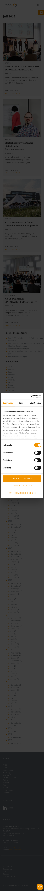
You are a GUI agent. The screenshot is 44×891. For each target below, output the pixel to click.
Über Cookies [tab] (35, 403)
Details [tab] (22, 403)
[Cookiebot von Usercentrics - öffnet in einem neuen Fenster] (31, 396)
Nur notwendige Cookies (22, 493)
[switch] (37, 453)
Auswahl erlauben (22, 486)
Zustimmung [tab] (8, 403)
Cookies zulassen (22, 478)
